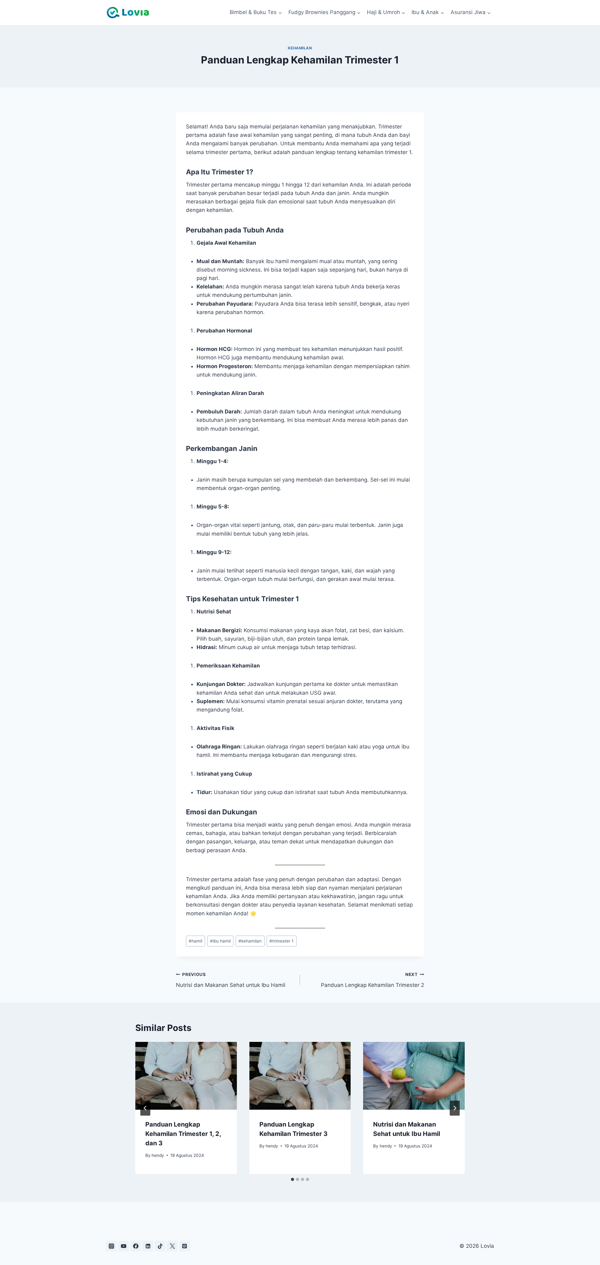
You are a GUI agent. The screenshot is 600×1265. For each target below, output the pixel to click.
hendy (158, 1155)
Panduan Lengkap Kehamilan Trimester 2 (372, 980)
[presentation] (186, 1075)
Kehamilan (300, 48)
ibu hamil (220, 940)
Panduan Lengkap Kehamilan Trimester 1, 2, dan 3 (183, 1134)
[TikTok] (160, 1246)
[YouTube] (123, 1246)
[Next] (455, 1108)
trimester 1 (281, 940)
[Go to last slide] (145, 1108)
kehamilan (250, 940)
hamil (195, 940)
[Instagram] (111, 1246)
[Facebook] (135, 1246)
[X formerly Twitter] (172, 1246)
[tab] (292, 1179)
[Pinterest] (184, 1246)
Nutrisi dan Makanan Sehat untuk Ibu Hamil (230, 980)
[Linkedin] (147, 1246)
